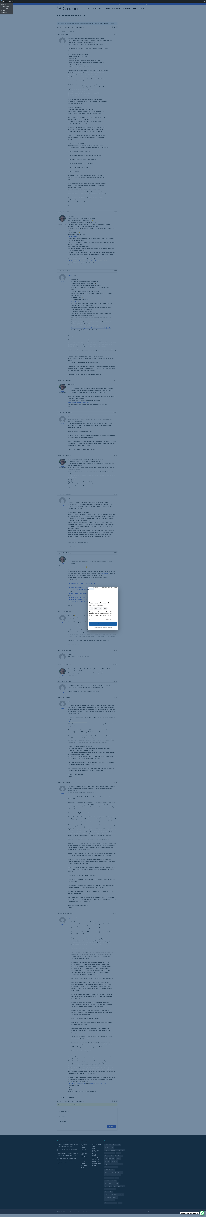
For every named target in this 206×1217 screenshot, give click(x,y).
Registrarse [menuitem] (11, 1)
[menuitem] (1, 1)
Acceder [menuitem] (5, 1)
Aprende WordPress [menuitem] (6, 8)
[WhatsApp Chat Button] (202, 1213)
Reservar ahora (103, 624)
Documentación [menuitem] (5, 6)
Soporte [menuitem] (3, 10)
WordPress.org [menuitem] (4, 4)
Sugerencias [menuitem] (4, 12)
